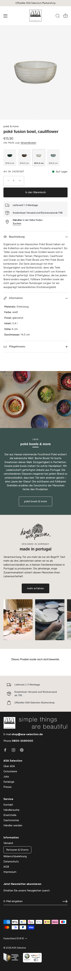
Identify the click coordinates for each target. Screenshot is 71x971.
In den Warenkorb (35, 192)
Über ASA (9, 766)
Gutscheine (10, 771)
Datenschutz (11, 861)
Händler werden (12, 825)
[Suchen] (58, 16)
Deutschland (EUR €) (13, 938)
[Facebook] (5, 749)
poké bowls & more (35, 501)
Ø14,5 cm (9, 163)
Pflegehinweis (16, 346)
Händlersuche (11, 809)
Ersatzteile (9, 815)
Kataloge (8, 781)
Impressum (9, 871)
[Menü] (5, 16)
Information (15, 298)
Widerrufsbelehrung (15, 856)
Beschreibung (16, 236)
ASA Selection (19, 947)
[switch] (36, 960)
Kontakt (8, 804)
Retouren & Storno (17, 849)
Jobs (6, 776)
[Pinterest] (21, 749)
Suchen (17, 223)
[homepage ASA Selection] (35, 16)
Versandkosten (28, 142)
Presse (7, 787)
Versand (8, 843)
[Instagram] (13, 749)
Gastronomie (11, 820)
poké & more (11, 126)
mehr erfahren (35, 588)
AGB (6, 866)
